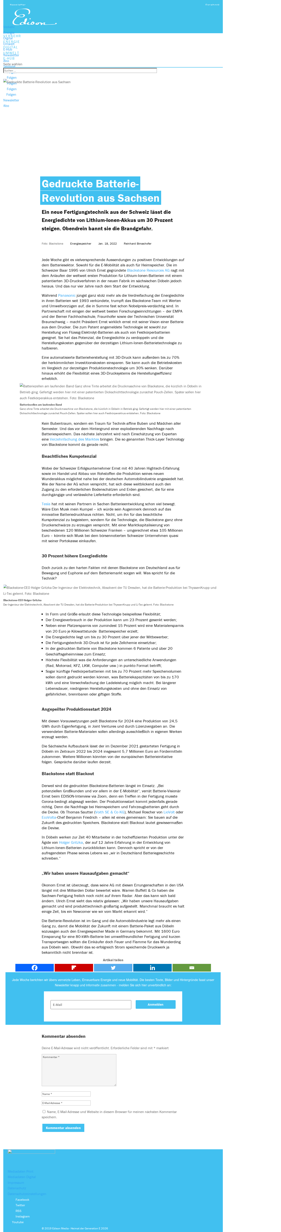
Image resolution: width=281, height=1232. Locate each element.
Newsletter (18, 5)
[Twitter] (113, 968)
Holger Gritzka (71, 842)
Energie (8, 32)
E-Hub (7, 49)
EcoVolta (49, 817)
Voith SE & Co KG (109, 812)
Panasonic (67, 295)
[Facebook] (34, 968)
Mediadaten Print (20, 1171)
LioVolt (169, 812)
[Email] (192, 968)
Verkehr (9, 27)
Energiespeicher (80, 243)
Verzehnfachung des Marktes (74, 439)
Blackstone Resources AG (148, 270)
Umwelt (8, 44)
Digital (8, 38)
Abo (6, 61)
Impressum (16, 1182)
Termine (9, 66)
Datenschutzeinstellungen (27, 1194)
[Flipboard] (74, 968)
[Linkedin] (152, 968)
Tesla (46, 503)
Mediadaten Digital (22, 1177)
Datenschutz (17, 1188)
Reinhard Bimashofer (137, 243)
